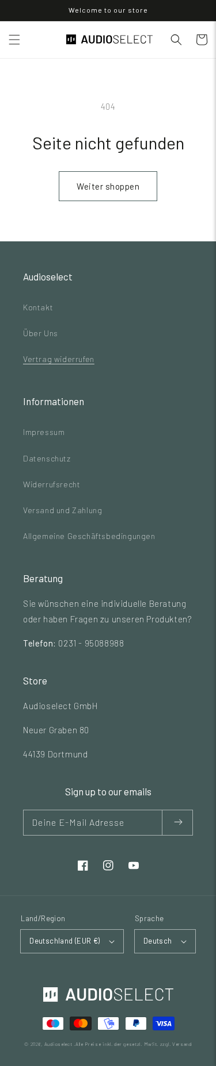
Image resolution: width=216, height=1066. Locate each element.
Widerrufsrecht (51, 484)
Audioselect (58, 1044)
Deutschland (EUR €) (64, 940)
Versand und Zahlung (62, 510)
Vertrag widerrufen (58, 359)
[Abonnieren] (177, 823)
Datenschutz (47, 458)
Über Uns (40, 333)
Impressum (44, 432)
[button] (14, 39)
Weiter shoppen (108, 186)
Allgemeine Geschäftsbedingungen (89, 536)
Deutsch (157, 940)
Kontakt (38, 307)
